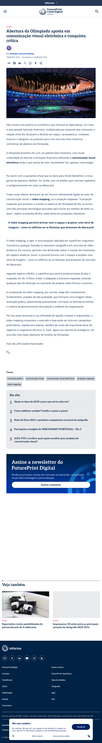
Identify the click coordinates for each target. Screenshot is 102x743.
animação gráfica (15, 378)
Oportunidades (58, 680)
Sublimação (7, 692)
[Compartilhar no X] (25, 63)
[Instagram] (4, 658)
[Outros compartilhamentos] (41, 63)
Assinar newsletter (51, 484)
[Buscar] (97, 11)
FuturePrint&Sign (10, 667)
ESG (53, 699)
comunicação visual (35, 378)
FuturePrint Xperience (62, 673)
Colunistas (7, 705)
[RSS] (41, 658)
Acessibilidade (8, 725)
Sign (53, 692)
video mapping (14, 384)
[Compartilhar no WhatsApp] (30, 63)
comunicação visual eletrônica (60, 378)
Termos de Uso (9, 730)
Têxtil (4, 686)
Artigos (9, 27)
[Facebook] (12, 658)
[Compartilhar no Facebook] (35, 63)
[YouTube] (27, 658)
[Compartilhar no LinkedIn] (19, 63)
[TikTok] (34, 658)
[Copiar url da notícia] (9, 63)
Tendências (7, 680)
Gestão (5, 699)
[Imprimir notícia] (14, 63)
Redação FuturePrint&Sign (22, 53)
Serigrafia (56, 686)
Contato (5, 673)
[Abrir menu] (5, 11)
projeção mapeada (85, 378)
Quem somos (57, 667)
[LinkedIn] (19, 658)
